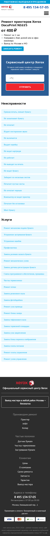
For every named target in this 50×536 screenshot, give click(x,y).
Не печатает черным (13, 190)
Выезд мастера (25, 484)
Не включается (10, 138)
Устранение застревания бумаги (18, 235)
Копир (25, 427)
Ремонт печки (10, 287)
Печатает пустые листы (14, 184)
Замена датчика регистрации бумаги (20, 267)
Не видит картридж (12, 151)
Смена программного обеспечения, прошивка (24, 274)
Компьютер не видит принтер (17, 197)
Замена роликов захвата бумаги (17, 254)
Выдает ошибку (11, 145)
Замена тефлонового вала (15, 320)
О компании (25, 467)
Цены (25, 463)
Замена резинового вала (14, 293)
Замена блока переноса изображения (20, 339)
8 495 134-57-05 (36, 7)
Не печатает (9, 125)
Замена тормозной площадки (16, 326)
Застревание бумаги (25, 449)
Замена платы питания (14, 346)
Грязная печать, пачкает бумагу (17, 112)
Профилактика (10, 248)
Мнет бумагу (9, 210)
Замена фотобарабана (13, 300)
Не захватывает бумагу (14, 118)
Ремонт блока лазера (13, 313)
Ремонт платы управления (15, 352)
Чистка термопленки (13, 280)
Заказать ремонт (12, 49)
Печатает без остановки (14, 203)
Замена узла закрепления (15, 333)
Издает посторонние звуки (15, 131)
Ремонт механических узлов (16, 261)
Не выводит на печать (13, 164)
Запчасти (25, 475)
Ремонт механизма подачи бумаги (18, 228)
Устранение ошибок (12, 241)
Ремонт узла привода (13, 307)
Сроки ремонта (25, 471)
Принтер (25, 419)
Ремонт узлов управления (15, 359)
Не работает (9, 158)
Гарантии (25, 480)
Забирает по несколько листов (17, 177)
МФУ (25, 423)
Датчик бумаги (25, 441)
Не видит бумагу (11, 171)
